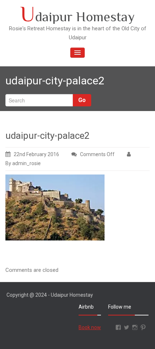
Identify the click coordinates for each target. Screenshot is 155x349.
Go (82, 100)
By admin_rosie (23, 163)
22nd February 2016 (36, 154)
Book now (90, 327)
